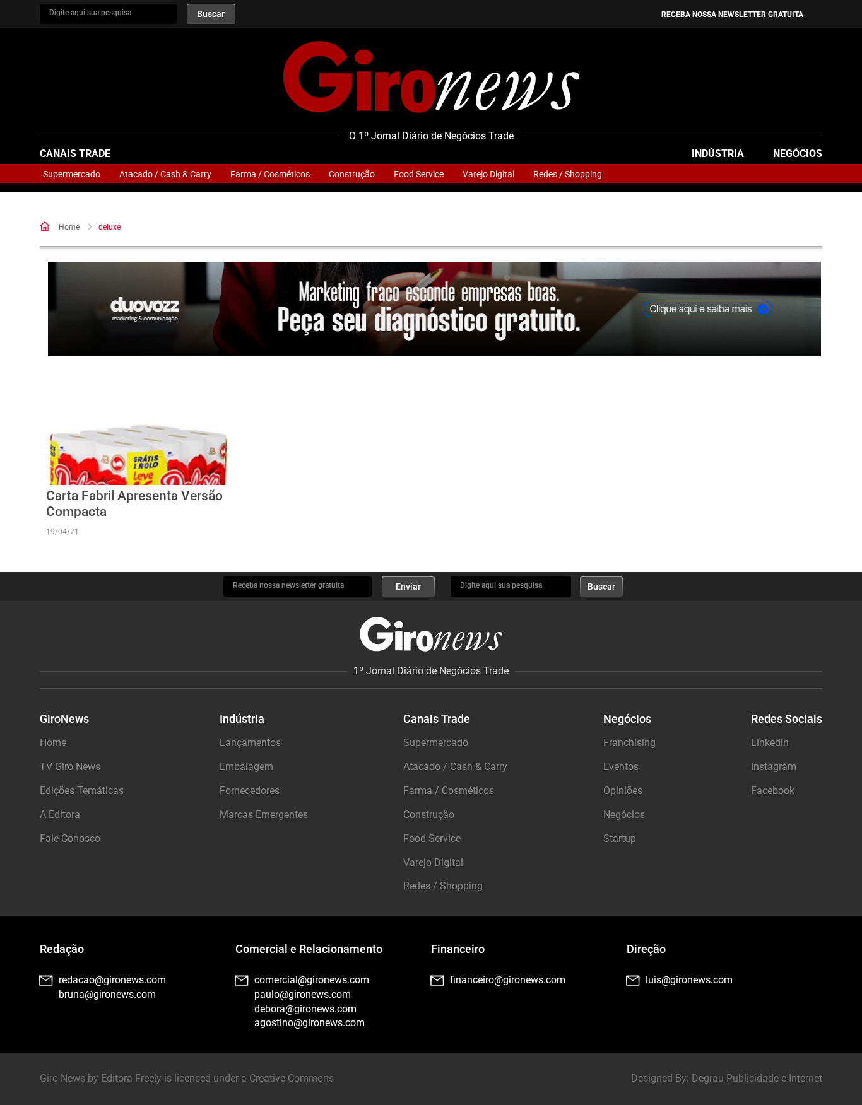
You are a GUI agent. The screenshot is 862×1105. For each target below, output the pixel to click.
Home (69, 227)
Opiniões (622, 791)
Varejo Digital (488, 174)
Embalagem (246, 767)
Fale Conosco (70, 839)
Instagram (773, 767)
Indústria (718, 154)
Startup (619, 839)
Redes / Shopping (567, 174)
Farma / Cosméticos (270, 174)
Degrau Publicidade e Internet (757, 1078)
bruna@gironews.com (107, 994)
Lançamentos (250, 743)
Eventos (621, 767)
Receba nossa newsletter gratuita (732, 14)
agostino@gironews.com (309, 1023)
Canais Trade (75, 154)
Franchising (629, 743)
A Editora (60, 815)
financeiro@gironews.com (507, 980)
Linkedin (770, 743)
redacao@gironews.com (112, 980)
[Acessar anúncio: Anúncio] (434, 309)
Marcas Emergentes (264, 815)
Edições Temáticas (82, 791)
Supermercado (71, 174)
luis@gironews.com (689, 980)
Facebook (772, 791)
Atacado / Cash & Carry (165, 174)
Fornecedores (250, 791)
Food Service (419, 174)
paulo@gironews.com (302, 994)
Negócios (797, 154)
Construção (352, 174)
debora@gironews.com (305, 1009)
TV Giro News (70, 767)
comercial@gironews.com (311, 980)
